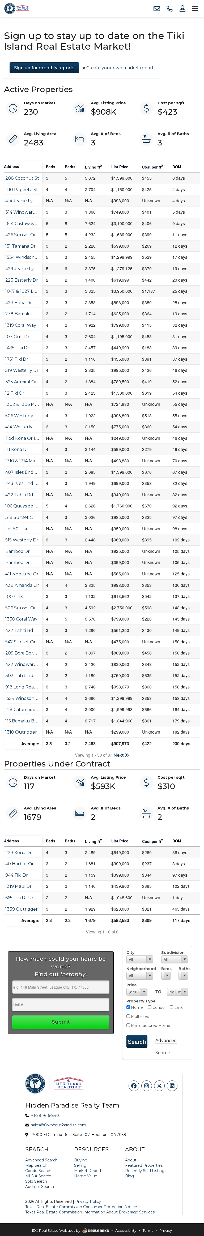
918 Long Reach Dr (25, 687)
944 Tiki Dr (16, 875)
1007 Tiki (14, 596)
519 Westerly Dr (22, 370)
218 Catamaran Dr (24, 709)
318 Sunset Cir (20, 517)
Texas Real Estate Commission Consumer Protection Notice (81, 1206)
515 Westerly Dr (21, 539)
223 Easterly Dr (21, 280)
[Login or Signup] (182, 8)
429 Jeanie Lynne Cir (27, 268)
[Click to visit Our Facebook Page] (134, 1085)
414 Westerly (18, 426)
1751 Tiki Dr (16, 359)
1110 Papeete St (21, 189)
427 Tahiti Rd (19, 630)
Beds (166, 968)
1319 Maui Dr (18, 886)
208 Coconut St (22, 178)
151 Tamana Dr (20, 246)
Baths (183, 968)
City (130, 952)
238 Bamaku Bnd (24, 313)
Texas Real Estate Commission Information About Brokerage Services (90, 1212)
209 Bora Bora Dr (23, 653)
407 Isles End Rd (23, 472)
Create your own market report (120, 67)
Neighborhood (139, 968)
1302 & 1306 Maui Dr (26, 404)
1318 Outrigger (21, 732)
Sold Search (36, 1181)
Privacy (165, 1230)
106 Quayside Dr (22, 506)
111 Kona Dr (16, 449)
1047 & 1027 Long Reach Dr (34, 291)
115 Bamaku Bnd (22, 720)
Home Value (85, 1176)
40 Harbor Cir (19, 863)
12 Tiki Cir (14, 393)
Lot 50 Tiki (16, 528)
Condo (158, 1007)
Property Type (141, 1001)
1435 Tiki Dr (17, 347)
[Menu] (195, 8)
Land (178, 1007)
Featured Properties (144, 1165)
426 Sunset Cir (20, 234)
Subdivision (173, 952)
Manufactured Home (150, 1025)
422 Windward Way (26, 664)
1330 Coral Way (21, 619)
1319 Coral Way (20, 325)
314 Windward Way (25, 212)
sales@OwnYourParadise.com (58, 1125)
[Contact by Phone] (169, 8)
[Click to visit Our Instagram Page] (146, 1085)
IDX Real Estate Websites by (56, 1230)
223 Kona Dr (18, 852)
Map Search (36, 1165)
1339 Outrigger (21, 909)
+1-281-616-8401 (46, 1115)
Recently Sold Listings (145, 1170)
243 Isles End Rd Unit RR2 (33, 483)
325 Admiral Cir (21, 381)
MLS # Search (38, 1176)
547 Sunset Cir (20, 641)
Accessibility (125, 1230)
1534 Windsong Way (26, 257)
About (131, 1160)
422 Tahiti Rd (19, 494)
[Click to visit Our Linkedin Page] (172, 1085)
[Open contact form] (156, 8)
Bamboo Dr (17, 551)
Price (131, 985)
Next (119, 755)
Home (136, 1007)
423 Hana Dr (18, 302)
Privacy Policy (88, 1201)
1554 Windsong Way (26, 698)
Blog (129, 1176)
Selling (80, 1165)
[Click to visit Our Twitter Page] (159, 1085)
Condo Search (38, 1170)
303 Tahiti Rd (19, 675)
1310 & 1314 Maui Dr (25, 460)
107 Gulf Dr (17, 336)
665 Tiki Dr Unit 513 (25, 897)
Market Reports (88, 1170)
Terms (148, 1230)
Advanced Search (41, 1160)
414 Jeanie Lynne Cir (26, 200)
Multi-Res (139, 1016)
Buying (80, 1160)
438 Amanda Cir (22, 585)
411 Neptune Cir (22, 573)
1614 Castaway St (22, 223)
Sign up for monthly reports (44, 67)
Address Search (39, 1186)
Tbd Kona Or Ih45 (24, 438)
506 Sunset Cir (20, 607)
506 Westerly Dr (22, 415)
